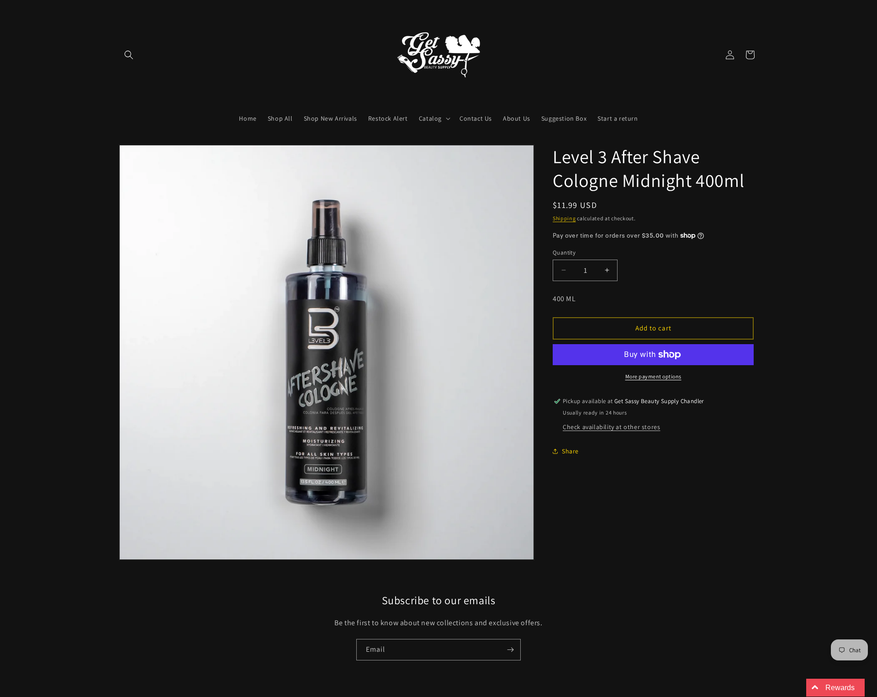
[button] (129, 55)
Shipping (564, 218)
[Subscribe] (510, 649)
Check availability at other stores (611, 426)
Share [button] (570, 451)
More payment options (653, 376)
